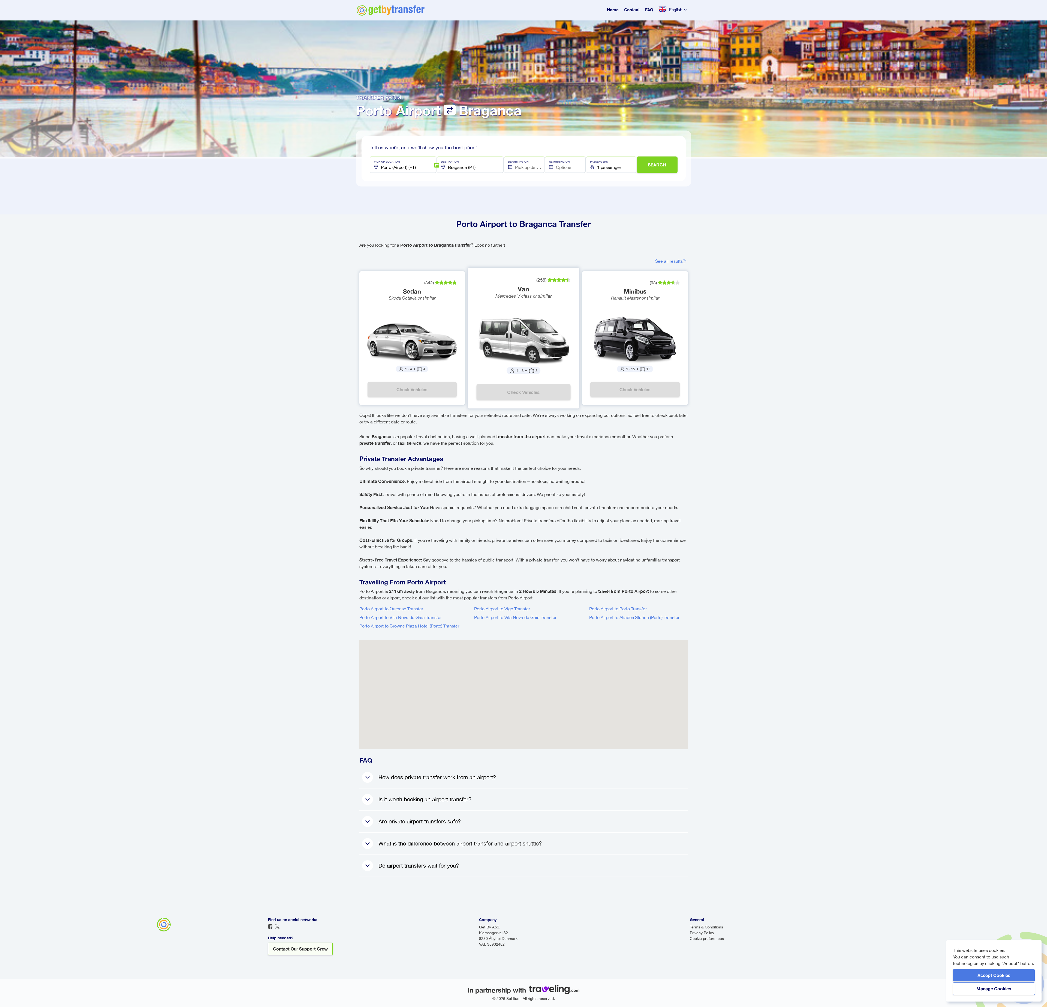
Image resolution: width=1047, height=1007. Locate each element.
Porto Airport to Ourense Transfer (391, 608)
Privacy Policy (702, 933)
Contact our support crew (300, 948)
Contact (632, 9)
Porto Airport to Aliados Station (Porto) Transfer (634, 617)
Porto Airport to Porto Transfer (618, 608)
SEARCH (657, 164)
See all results (669, 261)
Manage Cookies (993, 988)
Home (613, 9)
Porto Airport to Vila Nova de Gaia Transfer (400, 617)
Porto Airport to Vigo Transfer (502, 608)
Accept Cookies (993, 975)
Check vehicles (412, 389)
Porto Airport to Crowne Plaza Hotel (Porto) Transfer (409, 625)
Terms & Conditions (706, 927)
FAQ (649, 9)
